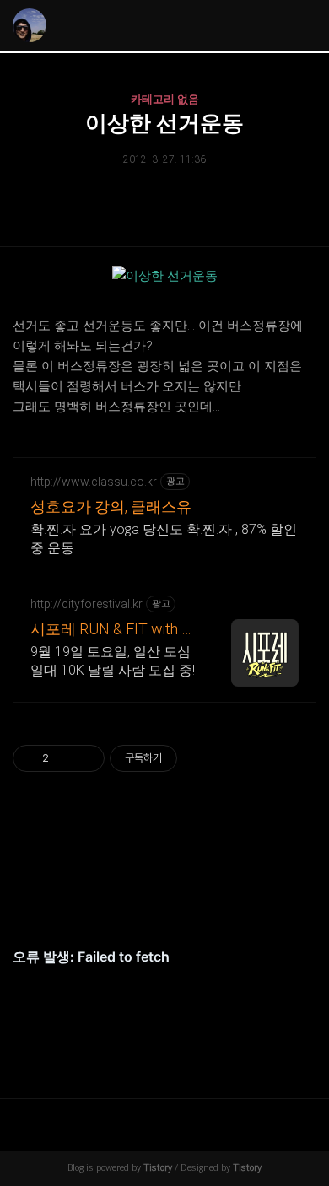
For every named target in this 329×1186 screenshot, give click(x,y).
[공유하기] (64, 758)
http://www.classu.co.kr (93, 481)
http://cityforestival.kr (86, 604)
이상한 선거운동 (164, 123)
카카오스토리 (164, 896)
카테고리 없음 (165, 99)
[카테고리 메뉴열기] (299, 25)
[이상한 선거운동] (165, 275)
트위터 (204, 896)
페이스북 (125, 896)
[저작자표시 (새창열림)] (184, 758)
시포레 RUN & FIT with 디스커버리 (113, 629)
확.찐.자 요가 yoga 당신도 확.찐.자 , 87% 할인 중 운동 (163, 538)
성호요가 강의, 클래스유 (110, 506)
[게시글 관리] (85, 758)
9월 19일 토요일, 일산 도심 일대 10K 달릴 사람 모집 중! (112, 661)
